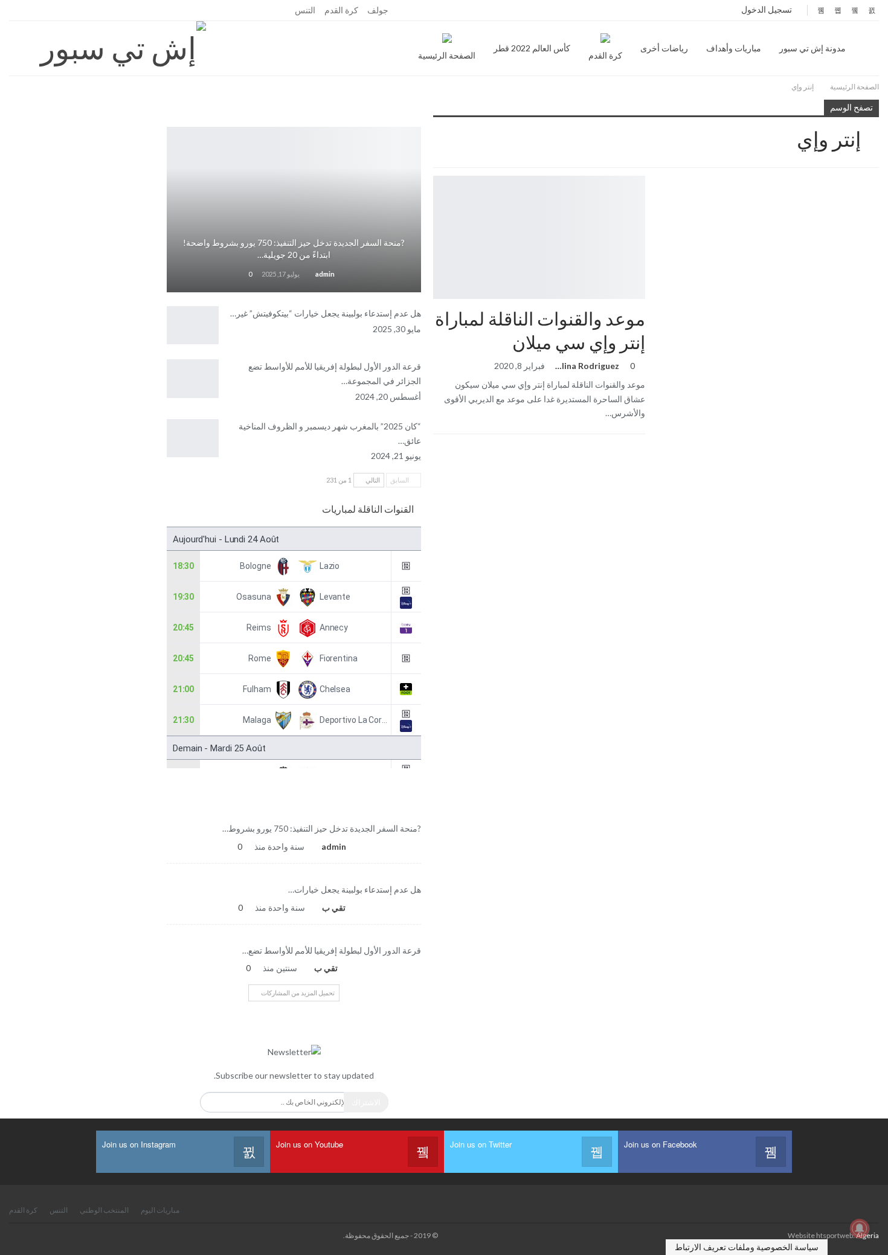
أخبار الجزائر (294, 226)
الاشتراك (366, 1102)
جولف (377, 10)
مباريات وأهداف (733, 48)
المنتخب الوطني (294, 874)
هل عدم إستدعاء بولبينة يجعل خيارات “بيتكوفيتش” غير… (325, 313)
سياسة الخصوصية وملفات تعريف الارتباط (747, 1247)
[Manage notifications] (859, 1228)
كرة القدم (341, 10)
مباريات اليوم (160, 1210)
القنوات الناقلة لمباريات (368, 509)
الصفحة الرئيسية (446, 55)
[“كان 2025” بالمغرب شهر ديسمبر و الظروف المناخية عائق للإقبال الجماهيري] (193, 438)
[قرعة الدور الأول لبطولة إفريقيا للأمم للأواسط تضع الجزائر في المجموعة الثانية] (193, 378)
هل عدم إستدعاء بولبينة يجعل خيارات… (354, 889)
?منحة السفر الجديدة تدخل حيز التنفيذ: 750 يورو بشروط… (321, 828)
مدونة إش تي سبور (812, 48)
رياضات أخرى (664, 48)
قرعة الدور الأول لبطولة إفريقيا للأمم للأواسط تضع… (331, 950)
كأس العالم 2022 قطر (532, 48)
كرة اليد (294, 935)
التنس (305, 10)
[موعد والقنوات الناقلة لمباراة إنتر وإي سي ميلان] (539, 237)
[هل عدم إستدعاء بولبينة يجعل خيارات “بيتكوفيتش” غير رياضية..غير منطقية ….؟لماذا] (193, 325)
